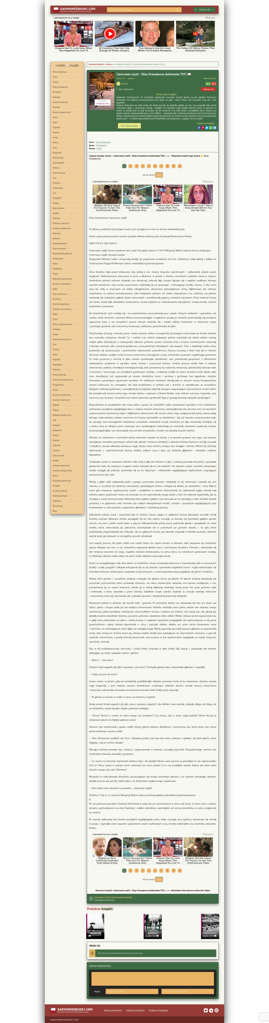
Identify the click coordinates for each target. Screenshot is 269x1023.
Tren (54, 344)
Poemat (56, 132)
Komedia (56, 97)
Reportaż (57, 233)
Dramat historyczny (61, 400)
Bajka (55, 314)
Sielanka (56, 329)
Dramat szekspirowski (62, 470)
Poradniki (57, 92)
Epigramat (57, 430)
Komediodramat (60, 243)
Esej (54, 178)
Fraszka (56, 349)
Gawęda (56, 485)
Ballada (56, 405)
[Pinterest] (203, 127)
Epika (99, 148)
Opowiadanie (58, 162)
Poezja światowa (60, 87)
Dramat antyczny (60, 102)
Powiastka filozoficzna (62, 253)
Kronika (56, 440)
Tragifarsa (57, 501)
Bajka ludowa (58, 208)
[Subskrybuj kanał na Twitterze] (206, 1011)
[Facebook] (199, 127)
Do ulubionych (126, 89)
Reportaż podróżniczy (62, 278)
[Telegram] (214, 127)
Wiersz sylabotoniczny (62, 324)
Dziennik (57, 299)
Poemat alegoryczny (61, 112)
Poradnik (56, 359)
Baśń (55, 122)
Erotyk (55, 334)
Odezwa (56, 218)
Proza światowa (60, 72)
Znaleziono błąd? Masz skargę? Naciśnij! (113, 897)
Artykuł (56, 213)
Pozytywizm (101, 145)
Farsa (55, 319)
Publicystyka (58, 157)
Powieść (56, 107)
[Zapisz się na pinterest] (216, 1011)
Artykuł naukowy (60, 490)
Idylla (55, 289)
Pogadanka (57, 364)
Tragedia (56, 127)
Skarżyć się (208, 89)
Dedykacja (57, 268)
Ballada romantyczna (62, 415)
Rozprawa (57, 152)
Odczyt (56, 435)
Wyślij (97, 991)
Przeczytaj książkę (129, 125)
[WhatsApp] (210, 127)
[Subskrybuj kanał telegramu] (210, 1011)
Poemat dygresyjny (61, 304)
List (54, 193)
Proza (55, 77)
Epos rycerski (58, 455)
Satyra (55, 389)
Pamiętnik (57, 198)
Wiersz (56, 142)
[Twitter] (206, 127)
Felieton (56, 183)
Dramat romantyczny (62, 395)
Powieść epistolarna (62, 283)
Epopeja (56, 425)
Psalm (55, 354)
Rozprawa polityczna (62, 480)
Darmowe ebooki (96, 64)
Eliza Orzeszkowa (103, 142)
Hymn (55, 263)
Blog (55, 511)
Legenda (56, 445)
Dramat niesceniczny (62, 339)
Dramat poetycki (60, 495)
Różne (55, 475)
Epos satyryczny (60, 294)
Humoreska (58, 188)
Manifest (56, 369)
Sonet (55, 137)
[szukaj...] (177, 10)
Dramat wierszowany (62, 309)
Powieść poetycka (61, 223)
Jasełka (56, 460)
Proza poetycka (59, 374)
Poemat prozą (59, 172)
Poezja (55, 82)
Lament (56, 450)
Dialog (55, 203)
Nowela (109, 64)
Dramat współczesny (62, 228)
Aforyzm (56, 238)
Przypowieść (58, 384)
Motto (55, 273)
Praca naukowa (59, 248)
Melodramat (58, 258)
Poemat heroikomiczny (63, 379)
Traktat (56, 410)
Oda (54, 420)
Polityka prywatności (113, 1010)
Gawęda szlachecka (61, 465)
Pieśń (55, 117)
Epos (55, 147)
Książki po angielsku (135, 1010)
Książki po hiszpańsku (158, 1010)
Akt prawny (58, 506)
